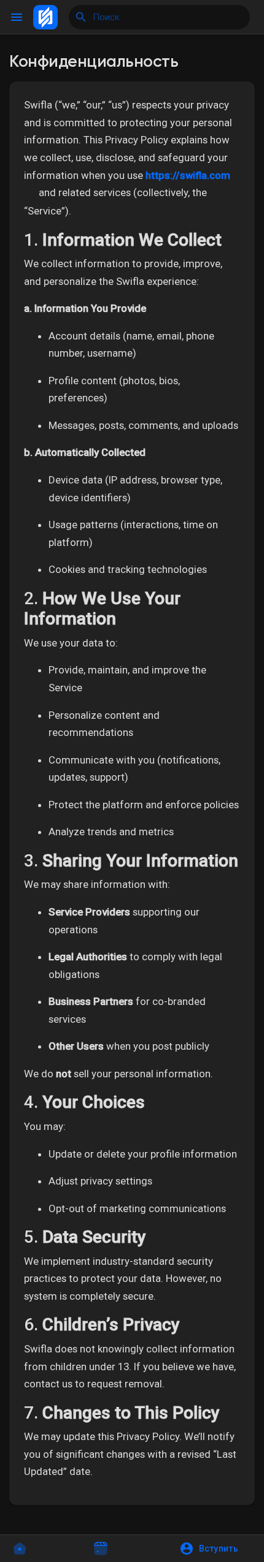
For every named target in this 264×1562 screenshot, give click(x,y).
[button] (213, 1548)
